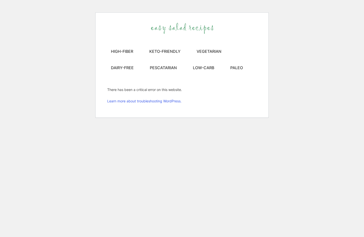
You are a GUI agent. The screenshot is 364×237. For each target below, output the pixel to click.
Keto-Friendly (165, 51)
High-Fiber (122, 51)
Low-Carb (203, 67)
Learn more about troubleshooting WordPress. (144, 101)
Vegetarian (209, 51)
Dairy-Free (122, 67)
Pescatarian (163, 67)
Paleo (236, 67)
